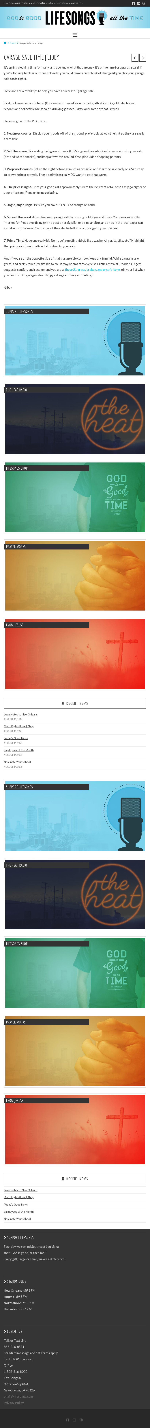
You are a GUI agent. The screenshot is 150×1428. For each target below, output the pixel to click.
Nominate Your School (17, 762)
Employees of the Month (19, 750)
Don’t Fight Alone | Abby (19, 726)
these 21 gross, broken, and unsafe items (93, 269)
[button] (75, 35)
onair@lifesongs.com (18, 1396)
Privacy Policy (14, 1403)
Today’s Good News (16, 738)
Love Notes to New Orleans (21, 714)
